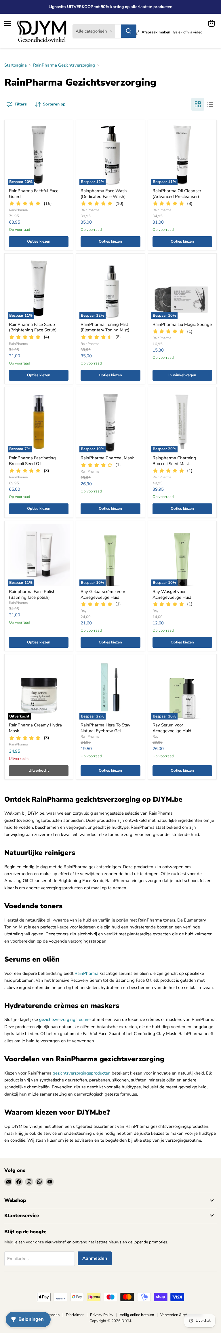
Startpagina (15, 65)
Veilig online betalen (137, 1314)
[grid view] (197, 104)
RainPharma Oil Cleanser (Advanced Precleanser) (177, 193)
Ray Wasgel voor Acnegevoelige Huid (172, 594)
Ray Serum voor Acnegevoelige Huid (172, 728)
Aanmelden (94, 1258)
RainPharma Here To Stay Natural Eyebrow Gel (105, 728)
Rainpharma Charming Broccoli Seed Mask (174, 461)
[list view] (210, 104)
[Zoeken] (128, 31)
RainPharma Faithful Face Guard (33, 193)
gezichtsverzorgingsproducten (81, 1073)
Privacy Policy (101, 1314)
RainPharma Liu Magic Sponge (182, 324)
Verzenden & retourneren (181, 1314)
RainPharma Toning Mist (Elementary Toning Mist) (105, 327)
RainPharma (18, 210)
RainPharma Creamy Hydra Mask (35, 728)
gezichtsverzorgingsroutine (65, 1019)
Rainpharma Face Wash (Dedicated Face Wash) (104, 193)
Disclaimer (75, 1314)
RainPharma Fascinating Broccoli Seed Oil (32, 461)
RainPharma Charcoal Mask (107, 458)
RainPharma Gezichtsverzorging (64, 65)
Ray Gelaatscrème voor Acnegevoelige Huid (103, 594)
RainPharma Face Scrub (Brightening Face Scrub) (33, 327)
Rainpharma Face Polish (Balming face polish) (32, 594)
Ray (83, 611)
